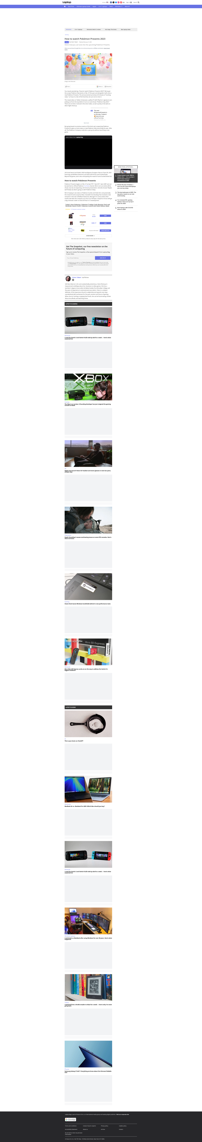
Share (68, 86)
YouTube (86, 186)
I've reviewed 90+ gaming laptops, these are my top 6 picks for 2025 (125, 201)
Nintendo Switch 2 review (94, 29)
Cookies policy (122, 1126)
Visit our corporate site (122, 1114)
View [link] (105, 215)
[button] (136, 2)
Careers (121, 1129)
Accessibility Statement (71, 1129)
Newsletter (109, 86)
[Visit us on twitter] (113, 2)
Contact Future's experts (89, 1126)
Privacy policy (104, 1126)
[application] (88, 152)
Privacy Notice (73, 263)
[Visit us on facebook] (111, 2)
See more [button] (86, 123)
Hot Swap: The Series (110, 29)
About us (85, 1129)
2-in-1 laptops (78, 29)
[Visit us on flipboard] (121, 2)
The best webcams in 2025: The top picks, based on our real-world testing (126, 194)
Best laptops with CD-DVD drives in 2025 (125, 208)
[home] (65, 6)
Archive (103, 1129)
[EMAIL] (73, 280)
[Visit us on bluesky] (116, 2)
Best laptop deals (125, 29)
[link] (71, 215)
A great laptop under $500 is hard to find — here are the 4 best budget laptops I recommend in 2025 (125, 178)
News (66, 42)
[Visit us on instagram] (118, 2)
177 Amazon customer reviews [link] (78, 209)
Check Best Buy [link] (105, 230)
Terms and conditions (71, 1126)
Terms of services (86, 262)
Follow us (101, 86)
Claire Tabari (74, 42)
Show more (89, 235)
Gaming (67, 34)
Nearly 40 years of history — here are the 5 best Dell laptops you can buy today (126, 186)
